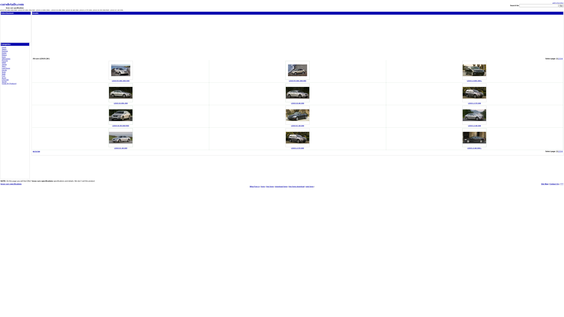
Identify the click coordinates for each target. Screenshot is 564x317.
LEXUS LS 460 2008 (474, 126)
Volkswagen (6, 59)
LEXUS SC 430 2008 (297, 126)
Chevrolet (5, 80)
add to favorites (558, 3)
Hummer (5, 51)
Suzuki (4, 81)
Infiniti (4, 62)
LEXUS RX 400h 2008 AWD (121, 81)
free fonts (270, 186)
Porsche (5, 60)
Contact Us (554, 184)
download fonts (281, 186)
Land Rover (6, 68)
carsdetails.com (12, 4)
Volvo (4, 66)
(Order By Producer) (9, 83)
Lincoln (4, 70)
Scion (4, 72)
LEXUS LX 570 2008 (474, 103)
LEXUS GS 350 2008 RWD (120, 126)
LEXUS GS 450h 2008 (121, 103)
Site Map (544, 184)
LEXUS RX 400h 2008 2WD (297, 81)
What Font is (255, 186)
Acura (4, 78)
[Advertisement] (15, 21)
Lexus (4, 47)
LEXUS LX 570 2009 (297, 148)
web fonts (310, 186)
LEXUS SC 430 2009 (120, 148)
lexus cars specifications (15, 8)
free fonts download (296, 186)
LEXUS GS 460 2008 (297, 103)
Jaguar (4, 64)
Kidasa (4, 55)
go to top (36, 151)
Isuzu (4, 57)
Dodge (4, 53)
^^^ (561, 184)
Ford (3, 76)
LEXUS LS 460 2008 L (474, 148)
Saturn (4, 49)
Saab (3, 74)
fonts (263, 186)
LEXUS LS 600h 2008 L (474, 81)
